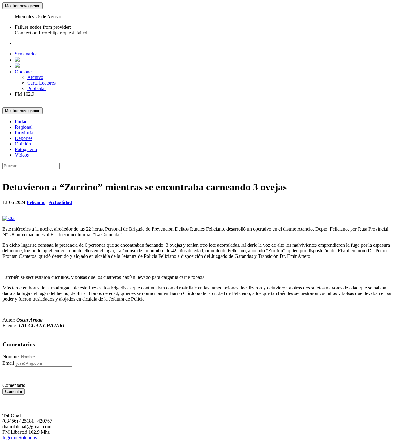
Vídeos (22, 155)
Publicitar (36, 88)
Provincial (25, 132)
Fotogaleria (26, 149)
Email (8, 363)
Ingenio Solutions (19, 437)
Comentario (13, 385)
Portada (22, 121)
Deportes (23, 138)
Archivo (35, 77)
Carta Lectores (41, 82)
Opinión (23, 143)
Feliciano (36, 202)
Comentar (13, 391)
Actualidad (60, 202)
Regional (23, 127)
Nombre (10, 356)
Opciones (24, 71)
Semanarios (26, 53)
